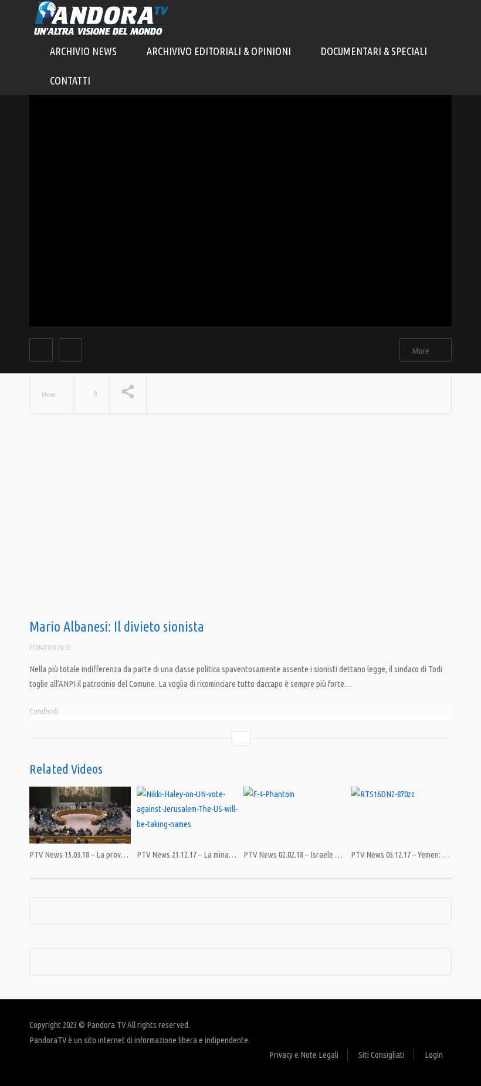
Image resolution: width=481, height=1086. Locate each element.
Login (434, 1055)
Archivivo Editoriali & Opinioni (220, 51)
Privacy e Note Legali (303, 1055)
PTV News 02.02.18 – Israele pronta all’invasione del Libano (339, 854)
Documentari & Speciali (375, 51)
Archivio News (84, 51)
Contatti (70, 80)
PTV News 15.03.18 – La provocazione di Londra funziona (120, 854)
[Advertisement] (240, 525)
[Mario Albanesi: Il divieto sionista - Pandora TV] (99, 17)
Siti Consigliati (381, 1055)
